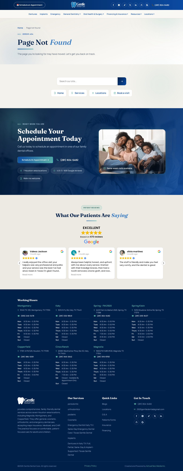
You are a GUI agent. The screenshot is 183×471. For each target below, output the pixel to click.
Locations (149, 14)
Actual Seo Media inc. (155, 466)
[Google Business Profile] (147, 5)
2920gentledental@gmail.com (149, 409)
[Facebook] (113, 5)
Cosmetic (72, 419)
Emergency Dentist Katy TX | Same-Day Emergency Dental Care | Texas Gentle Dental (81, 429)
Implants (44, 14)
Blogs (104, 404)
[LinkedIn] (135, 5)
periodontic (73, 404)
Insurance (106, 425)
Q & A (104, 414)
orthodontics (74, 409)
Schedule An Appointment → (35, 160)
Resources (136, 14)
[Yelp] (141, 5)
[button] (163, 263)
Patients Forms (109, 419)
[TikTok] (124, 5)
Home (20, 28)
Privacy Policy (90, 465)
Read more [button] (28, 275)
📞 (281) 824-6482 (160, 5)
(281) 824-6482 (69, 160)
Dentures (33, 14)
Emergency (55, 14)
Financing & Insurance (117, 14)
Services (79, 92)
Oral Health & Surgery (93, 14)
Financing (106, 430)
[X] (130, 5)
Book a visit (123, 92)
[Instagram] (119, 5)
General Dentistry (72, 14)
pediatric (72, 414)
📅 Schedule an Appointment (29, 5)
